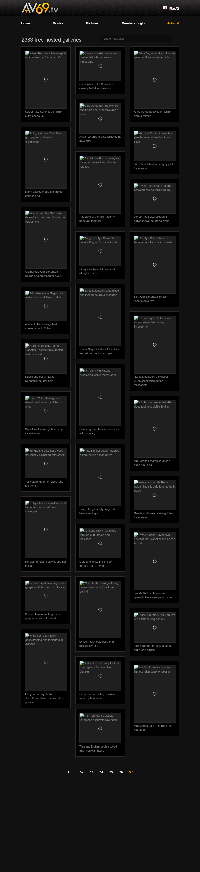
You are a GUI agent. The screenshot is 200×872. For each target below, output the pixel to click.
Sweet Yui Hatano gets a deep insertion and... (44, 431)
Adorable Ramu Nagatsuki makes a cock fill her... (41, 326)
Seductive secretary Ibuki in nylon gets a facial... (97, 696)
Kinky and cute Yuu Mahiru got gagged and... (44, 193)
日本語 (174, 8)
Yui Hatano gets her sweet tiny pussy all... (44, 483)
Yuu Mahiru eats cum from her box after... (153, 727)
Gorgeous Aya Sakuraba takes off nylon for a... (99, 271)
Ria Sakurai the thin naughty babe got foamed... (97, 218)
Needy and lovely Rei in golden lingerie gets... (153, 515)
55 (111, 771)
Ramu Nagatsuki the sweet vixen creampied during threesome (151, 380)
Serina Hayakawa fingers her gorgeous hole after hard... (43, 616)
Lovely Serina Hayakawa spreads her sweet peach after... (154, 595)
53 (91, 771)
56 (121, 771)
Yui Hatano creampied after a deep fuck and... (152, 462)
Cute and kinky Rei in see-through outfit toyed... (96, 563)
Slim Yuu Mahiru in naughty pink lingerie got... (154, 166)
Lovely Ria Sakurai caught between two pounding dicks (152, 218)
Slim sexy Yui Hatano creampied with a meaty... (99, 431)
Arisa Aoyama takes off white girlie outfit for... (152, 113)
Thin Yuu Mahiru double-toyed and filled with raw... (98, 748)
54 (101, 771)
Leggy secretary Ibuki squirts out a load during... (152, 647)
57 (131, 771)
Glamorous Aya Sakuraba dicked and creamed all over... (44, 273)
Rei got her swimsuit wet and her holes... (45, 563)
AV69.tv (39, 8)
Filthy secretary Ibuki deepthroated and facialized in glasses (44, 698)
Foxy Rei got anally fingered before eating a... (97, 511)
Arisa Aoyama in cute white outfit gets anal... (100, 138)
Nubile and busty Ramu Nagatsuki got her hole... (40, 378)
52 (81, 771)
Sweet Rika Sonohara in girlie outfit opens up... (43, 113)
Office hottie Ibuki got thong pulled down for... (96, 643)
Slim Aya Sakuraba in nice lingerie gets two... (150, 298)
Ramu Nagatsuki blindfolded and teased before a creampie (99, 351)
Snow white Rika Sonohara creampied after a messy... (96, 86)
